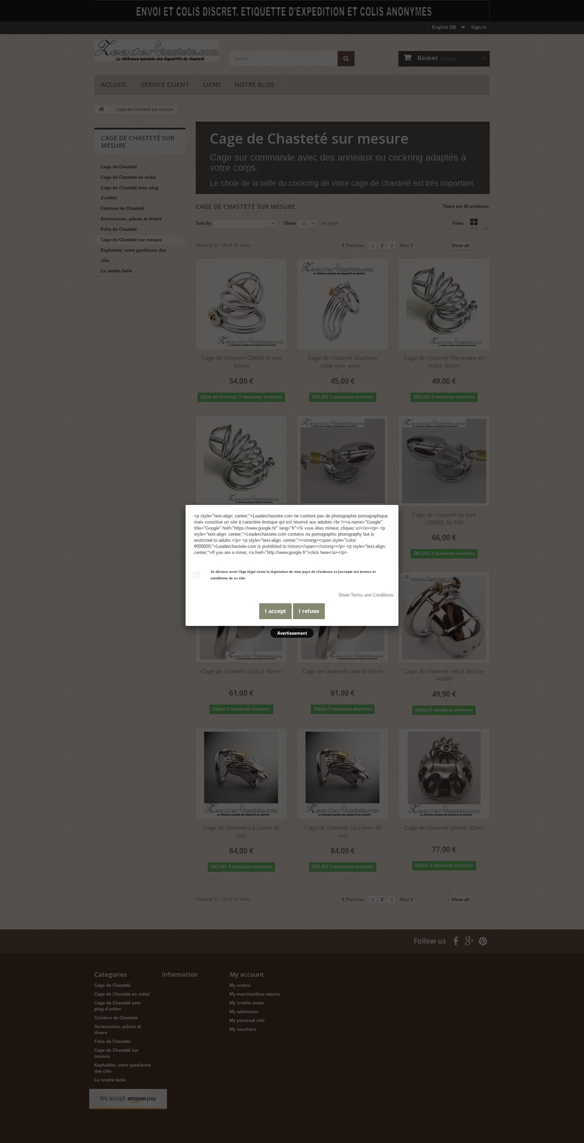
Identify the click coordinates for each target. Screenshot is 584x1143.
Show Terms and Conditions (366, 595)
